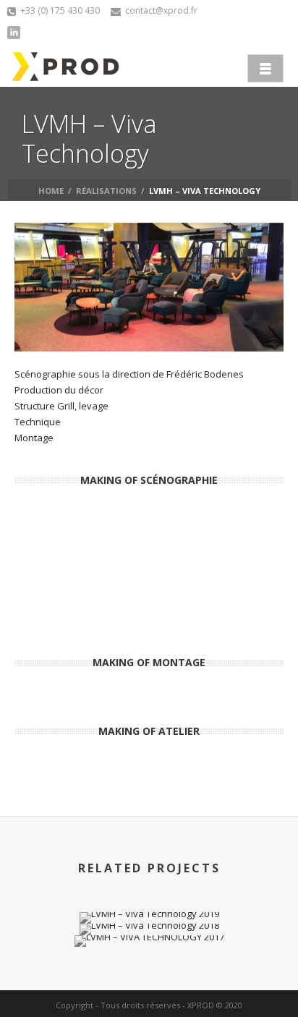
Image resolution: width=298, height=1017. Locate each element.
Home (51, 190)
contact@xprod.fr (161, 10)
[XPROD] (65, 66)
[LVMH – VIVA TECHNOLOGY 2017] (149, 954)
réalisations (106, 190)
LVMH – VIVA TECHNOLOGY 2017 (149, 908)
